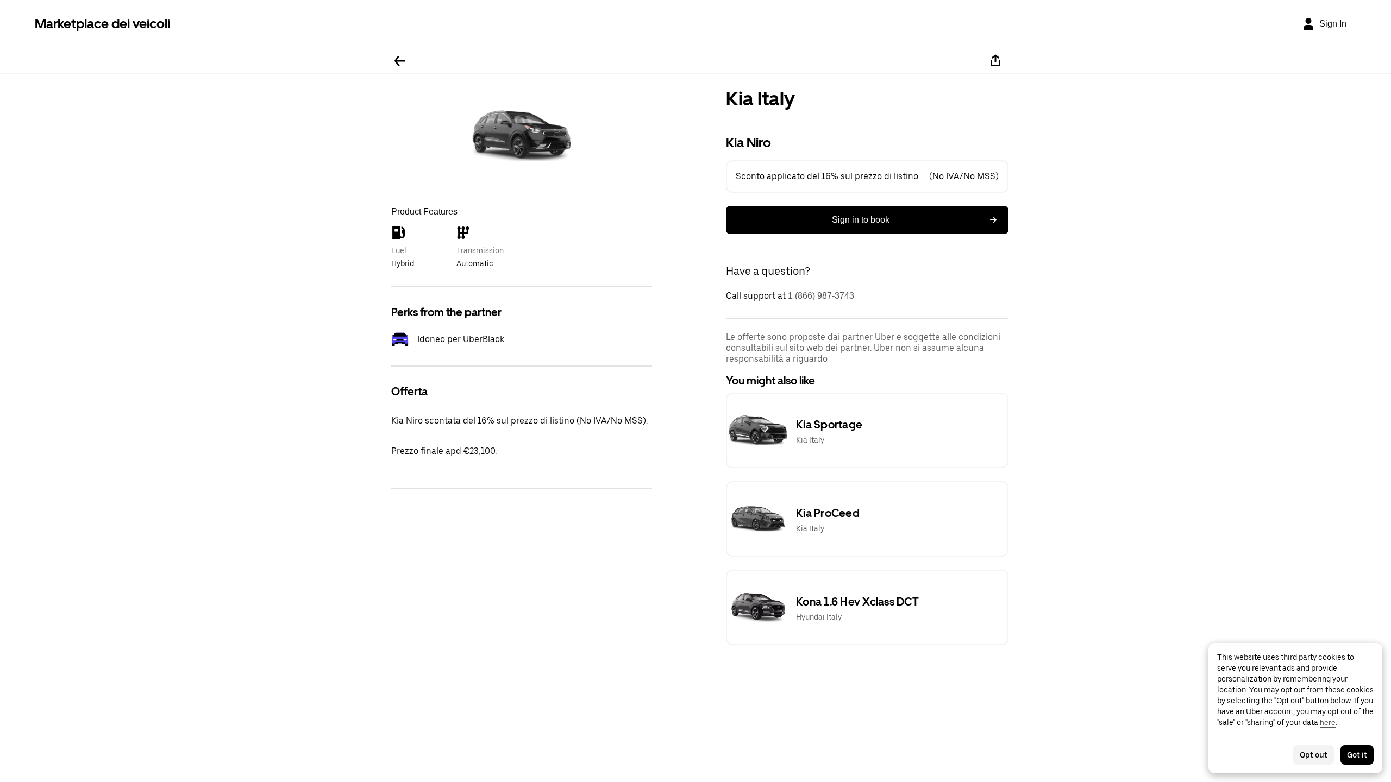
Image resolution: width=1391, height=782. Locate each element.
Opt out (1313, 755)
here (1328, 722)
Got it (1357, 755)
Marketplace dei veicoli (102, 23)
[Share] (995, 61)
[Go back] (400, 61)
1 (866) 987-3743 (821, 295)
